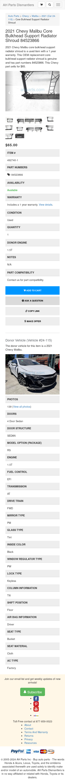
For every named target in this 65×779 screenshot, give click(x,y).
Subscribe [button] (34, 692)
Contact (28, 728)
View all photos (21, 406)
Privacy (28, 739)
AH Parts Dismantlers (18, 4)
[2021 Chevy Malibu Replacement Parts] (32, 374)
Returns (28, 735)
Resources (30, 743)
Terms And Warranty (36, 732)
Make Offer (33, 321)
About (27, 725)
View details (45, 204)
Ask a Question (33, 300)
